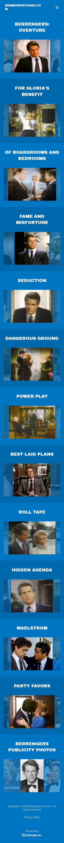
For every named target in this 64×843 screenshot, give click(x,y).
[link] (23, 9)
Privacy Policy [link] (32, 817)
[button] (57, 7)
